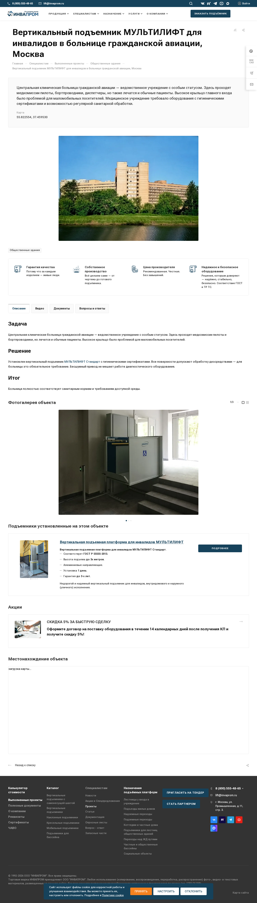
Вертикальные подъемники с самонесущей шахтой (61, 799)
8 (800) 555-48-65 (22, 3)
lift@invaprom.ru (54, 3)
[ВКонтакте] (202, 3)
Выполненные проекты (25, 800)
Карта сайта (241, 892)
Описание (19, 308)
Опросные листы (96, 822)
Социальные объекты (138, 853)
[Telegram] (215, 3)
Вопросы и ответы (92, 308)
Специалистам (96, 788)
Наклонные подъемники (62, 817)
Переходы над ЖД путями (140, 839)
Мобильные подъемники (62, 828)
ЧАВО (12, 828)
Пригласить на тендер (185, 792)
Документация (94, 817)
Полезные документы (24, 805)
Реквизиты (16, 816)
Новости (90, 795)
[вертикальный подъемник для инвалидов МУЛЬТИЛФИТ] (128, 462)
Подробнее (220, 548)
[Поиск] (190, 3)
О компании (17, 811)
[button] (126, 520)
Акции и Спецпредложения (102, 801)
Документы (62, 308)
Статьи (89, 811)
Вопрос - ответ (94, 827)
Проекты (91, 806)
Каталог (53, 788)
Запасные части (95, 833)
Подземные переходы (138, 819)
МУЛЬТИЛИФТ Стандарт (82, 361)
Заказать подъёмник (210, 13)
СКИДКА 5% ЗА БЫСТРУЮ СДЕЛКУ (79, 622)
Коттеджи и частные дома (141, 825)
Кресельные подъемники (63, 822)
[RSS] (235, 30)
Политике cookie (113, 895)
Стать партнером (181, 804)
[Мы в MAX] (228, 3)
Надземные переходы (138, 814)
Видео (39, 308)
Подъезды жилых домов (139, 808)
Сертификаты (18, 822)
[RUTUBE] (209, 3)
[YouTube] (221, 3)
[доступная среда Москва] (128, 188)
